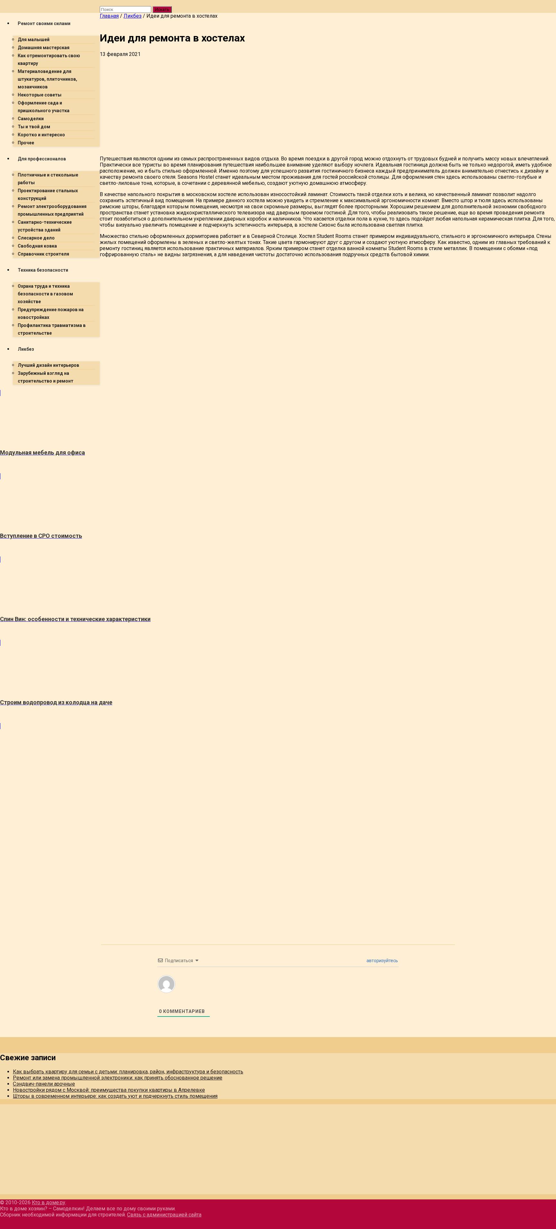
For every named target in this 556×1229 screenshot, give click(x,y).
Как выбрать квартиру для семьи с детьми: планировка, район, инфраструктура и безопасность (128, 1072)
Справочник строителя (43, 254)
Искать (162, 9)
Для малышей (34, 39)
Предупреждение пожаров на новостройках (51, 313)
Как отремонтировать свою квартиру (49, 59)
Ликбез (26, 349)
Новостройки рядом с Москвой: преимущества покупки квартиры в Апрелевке (109, 1090)
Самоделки (31, 118)
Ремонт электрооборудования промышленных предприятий (52, 210)
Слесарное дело (36, 237)
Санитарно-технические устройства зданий (45, 226)
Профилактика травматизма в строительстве (52, 329)
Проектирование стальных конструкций (48, 194)
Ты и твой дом (34, 126)
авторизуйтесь (382, 960)
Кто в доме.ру (48, 1202)
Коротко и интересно (41, 134)
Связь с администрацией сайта (164, 1215)
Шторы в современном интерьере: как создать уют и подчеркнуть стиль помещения (115, 1096)
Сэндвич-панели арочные (44, 1084)
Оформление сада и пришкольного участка (44, 106)
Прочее (26, 142)
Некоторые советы (39, 94)
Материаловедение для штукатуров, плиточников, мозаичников (47, 79)
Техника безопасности (43, 270)
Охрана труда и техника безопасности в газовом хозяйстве (45, 294)
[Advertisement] (293, 105)
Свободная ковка (37, 246)
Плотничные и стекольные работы (48, 178)
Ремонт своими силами (44, 23)
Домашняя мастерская (44, 47)
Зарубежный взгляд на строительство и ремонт (45, 377)
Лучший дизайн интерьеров (48, 365)
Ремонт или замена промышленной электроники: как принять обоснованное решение (117, 1078)
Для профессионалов (42, 158)
